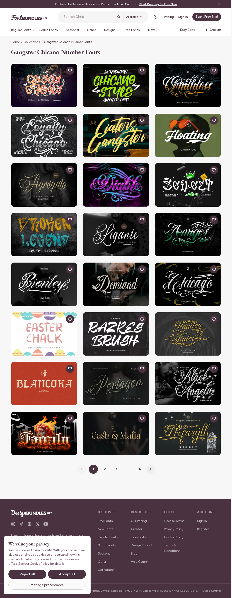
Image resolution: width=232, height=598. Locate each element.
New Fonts (105, 525)
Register (200, 525)
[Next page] (148, 463)
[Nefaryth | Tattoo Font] (185, 428)
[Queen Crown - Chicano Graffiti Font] (43, 85)
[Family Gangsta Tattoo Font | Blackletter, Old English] (43, 428)
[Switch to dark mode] (152, 16)
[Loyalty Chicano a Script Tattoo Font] (43, 134)
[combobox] (87, 16)
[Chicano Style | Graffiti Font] (114, 85)
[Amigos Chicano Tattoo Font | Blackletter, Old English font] (185, 232)
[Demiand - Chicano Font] (114, 281)
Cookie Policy (172, 534)
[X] (37, 520)
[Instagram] (13, 520)
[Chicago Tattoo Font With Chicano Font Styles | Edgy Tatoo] (185, 281)
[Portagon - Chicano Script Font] (114, 378)
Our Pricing (138, 517)
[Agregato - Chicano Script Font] (43, 183)
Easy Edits (137, 534)
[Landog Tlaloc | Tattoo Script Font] (185, 330)
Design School (140, 542)
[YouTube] (46, 520)
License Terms (172, 517)
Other (102, 558)
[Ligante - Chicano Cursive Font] (114, 232)
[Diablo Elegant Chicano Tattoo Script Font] (114, 183)
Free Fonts (105, 517)
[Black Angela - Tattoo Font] (185, 378)
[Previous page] (80, 463)
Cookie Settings (208, 589)
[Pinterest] (29, 520)
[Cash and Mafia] (114, 428)
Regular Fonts (108, 534)
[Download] (58, 71)
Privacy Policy (172, 525)
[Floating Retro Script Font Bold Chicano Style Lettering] (185, 134)
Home (15, 42)
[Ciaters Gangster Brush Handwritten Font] (114, 134)
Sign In (179, 17)
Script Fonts (107, 542)
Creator (135, 525)
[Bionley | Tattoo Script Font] (43, 281)
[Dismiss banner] (215, 4)
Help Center (138, 558)
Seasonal (104, 550)
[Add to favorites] (69, 71)
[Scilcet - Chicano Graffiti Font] (185, 183)
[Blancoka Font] (43, 378)
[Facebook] (21, 520)
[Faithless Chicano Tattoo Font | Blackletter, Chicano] (185, 85)
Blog (133, 550)
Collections (32, 42)
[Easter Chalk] (43, 330)
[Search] (115, 16)
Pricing (165, 17)
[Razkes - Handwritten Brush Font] (114, 330)
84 (137, 463)
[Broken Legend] (43, 232)
